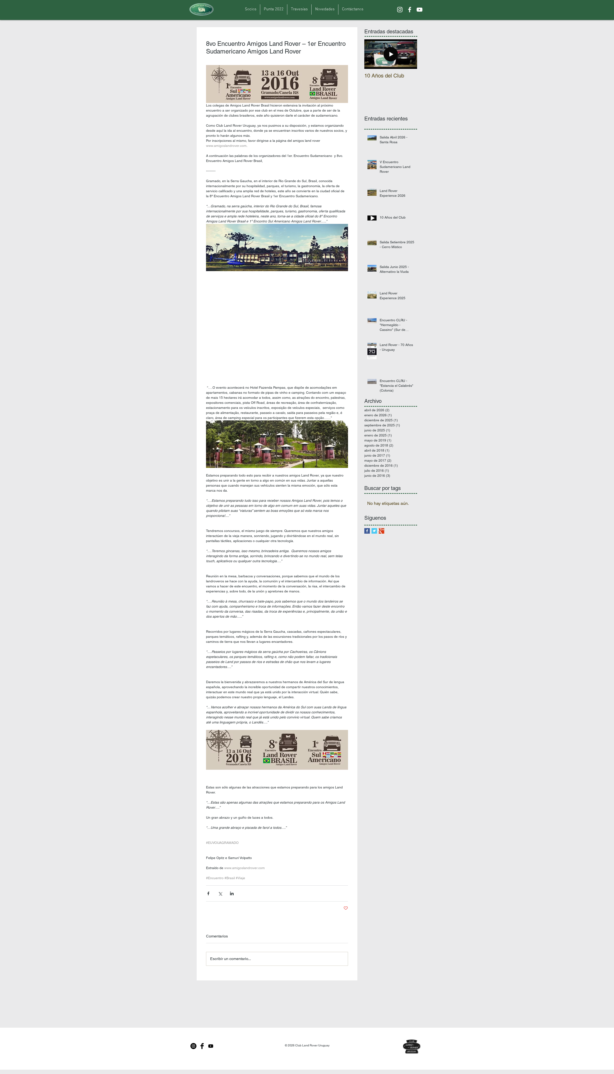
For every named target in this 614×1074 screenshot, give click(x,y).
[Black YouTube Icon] (211, 1046)
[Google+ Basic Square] (381, 531)
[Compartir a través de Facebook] (208, 893)
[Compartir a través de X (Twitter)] (220, 893)
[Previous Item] (372, 54)
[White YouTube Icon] (419, 9)
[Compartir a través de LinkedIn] (232, 893)
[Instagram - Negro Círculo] (193, 1046)
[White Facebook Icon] (409, 9)
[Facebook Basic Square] (367, 531)
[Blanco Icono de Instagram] (399, 9)
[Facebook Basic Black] (202, 1046)
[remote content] (277, 330)
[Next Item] (409, 54)
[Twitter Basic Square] (374, 531)
